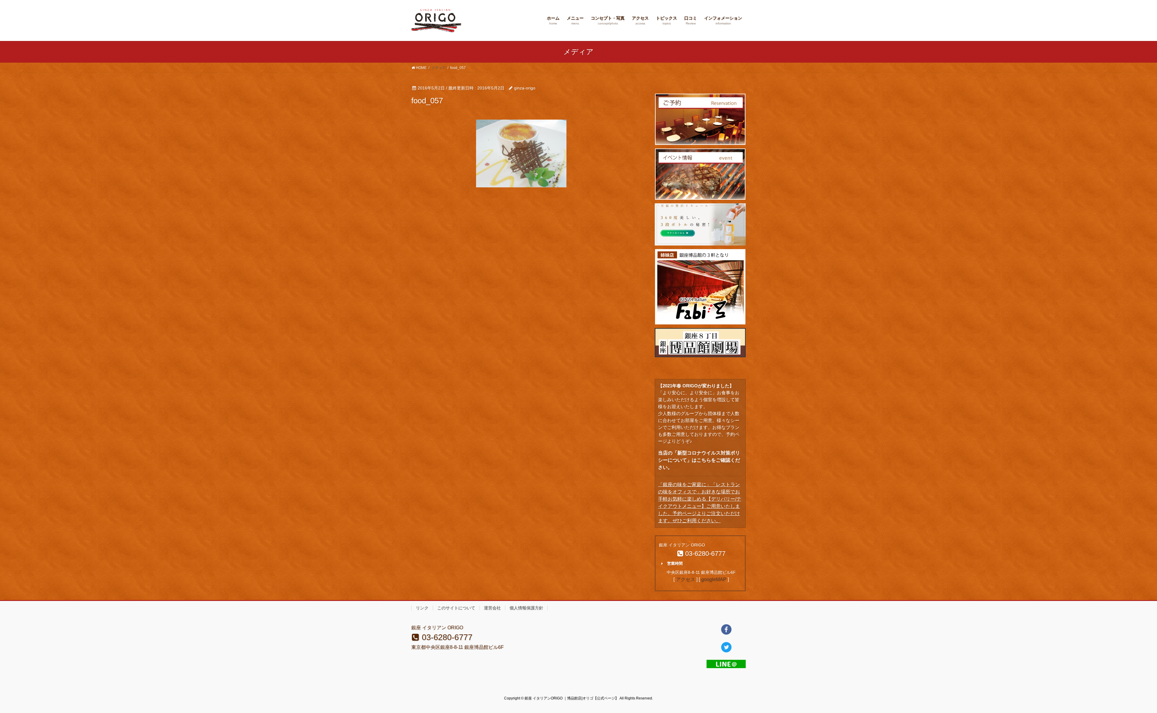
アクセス (685, 579)
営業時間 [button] (675, 563)
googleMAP (713, 579)
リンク (422, 607)
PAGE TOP (1127, 686)
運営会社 (492, 607)
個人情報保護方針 (526, 607)
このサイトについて (456, 607)
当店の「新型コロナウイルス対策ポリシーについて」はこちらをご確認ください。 (699, 460)
